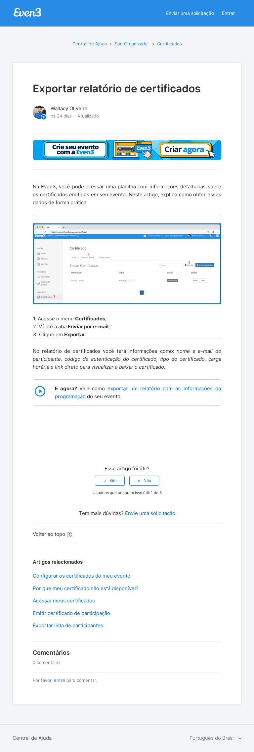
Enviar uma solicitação (190, 13)
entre (59, 680)
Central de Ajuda (89, 43)
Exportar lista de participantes (68, 625)
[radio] (110, 481)
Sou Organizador (132, 43)
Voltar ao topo (49, 534)
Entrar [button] (228, 13)
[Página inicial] (27, 16)
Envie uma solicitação (150, 513)
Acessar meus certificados (64, 600)
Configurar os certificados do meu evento (81, 576)
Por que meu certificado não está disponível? (86, 588)
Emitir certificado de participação (71, 613)
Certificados (169, 43)
